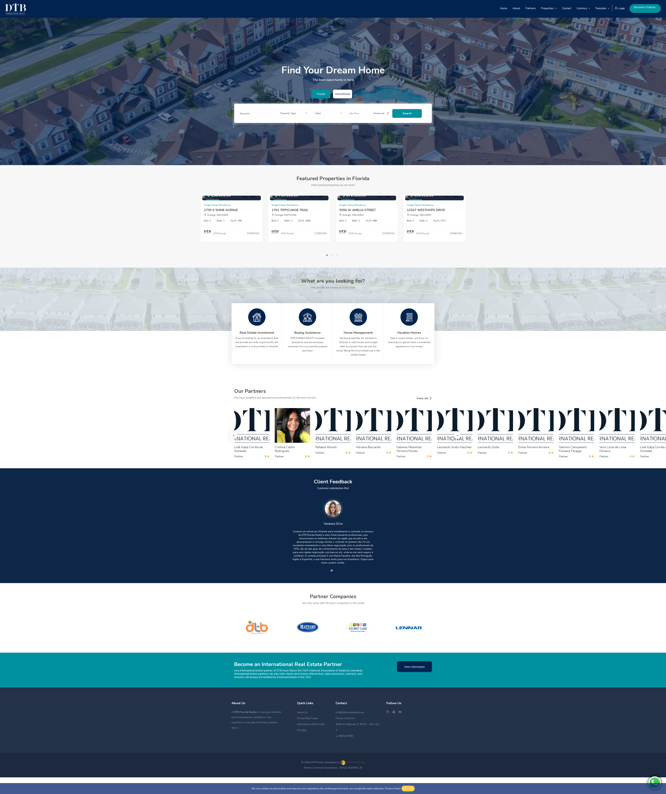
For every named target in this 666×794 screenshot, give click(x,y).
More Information (414, 667)
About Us (302, 712)
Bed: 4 (410, 220)
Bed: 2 (207, 220)
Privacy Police (393, 788)
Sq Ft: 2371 (439, 220)
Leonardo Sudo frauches (454, 447)
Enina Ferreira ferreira (533, 447)
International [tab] (342, 94)
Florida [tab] (321, 94)
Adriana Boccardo (368, 447)
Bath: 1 (221, 220)
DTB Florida (219, 233)
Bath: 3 (288, 220)
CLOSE (408, 788)
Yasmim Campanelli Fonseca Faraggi (573, 449)
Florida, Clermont (345, 718)
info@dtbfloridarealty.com (350, 712)
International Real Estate (311, 724)
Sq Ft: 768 (236, 220)
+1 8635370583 (344, 736)
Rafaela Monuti (326, 447)
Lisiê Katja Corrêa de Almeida (248, 449)
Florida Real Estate (307, 718)
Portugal (301, 730)
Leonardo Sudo (488, 447)
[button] (293, 113)
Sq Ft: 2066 (304, 220)
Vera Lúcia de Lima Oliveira (612, 449)
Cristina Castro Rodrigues (285, 449)
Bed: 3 (275, 220)
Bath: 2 (356, 220)
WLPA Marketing (355, 762)
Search (407, 113)
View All (423, 398)
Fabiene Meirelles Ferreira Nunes (409, 449)
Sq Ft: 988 (371, 220)
